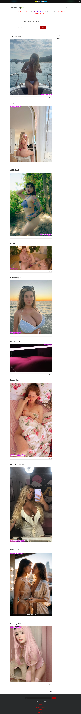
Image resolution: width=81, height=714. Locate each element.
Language (44, 701)
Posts (42, 701)
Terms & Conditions (40, 707)
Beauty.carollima (17, 464)
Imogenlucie (15, 380)
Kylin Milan (15, 550)
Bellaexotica (15, 341)
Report (40, 706)
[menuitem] (21, 11)
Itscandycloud (15, 623)
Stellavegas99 (15, 36)
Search (43, 27)
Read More (50, 97)
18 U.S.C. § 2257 (40, 712)
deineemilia (15, 103)
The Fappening (59, 37)
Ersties (12, 243)
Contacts (40, 704)
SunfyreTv (14, 170)
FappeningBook (59, 35)
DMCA (40, 711)
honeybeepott (15, 277)
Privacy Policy (40, 709)
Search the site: (40, 695)
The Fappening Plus (38, 701)
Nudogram (59, 38)
